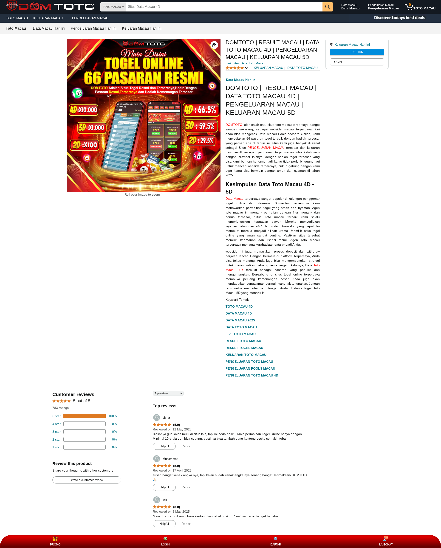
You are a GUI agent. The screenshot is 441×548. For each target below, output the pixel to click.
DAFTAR (357, 52)
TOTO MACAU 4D (239, 306)
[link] (332, 44)
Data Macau (234, 198)
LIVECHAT (386, 544)
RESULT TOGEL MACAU (244, 348)
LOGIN (165, 544)
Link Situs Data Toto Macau (245, 63)
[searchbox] (224, 7)
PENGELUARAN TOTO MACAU (249, 361)
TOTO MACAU (17, 18)
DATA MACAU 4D (239, 313)
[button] (214, 45)
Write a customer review (87, 480)
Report (186, 446)
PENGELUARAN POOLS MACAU (250, 368)
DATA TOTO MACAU (241, 327)
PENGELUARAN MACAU (90, 18)
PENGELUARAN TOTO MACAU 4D (252, 375)
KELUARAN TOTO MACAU (246, 355)
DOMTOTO (234, 124)
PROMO (55, 544)
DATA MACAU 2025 (240, 320)
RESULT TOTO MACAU (243, 341)
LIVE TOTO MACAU (241, 334)
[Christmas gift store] (395, 18)
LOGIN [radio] (337, 62)
